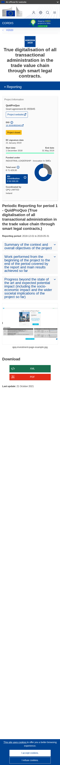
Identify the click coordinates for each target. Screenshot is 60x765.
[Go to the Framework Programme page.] (30, 41)
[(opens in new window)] (12, 11)
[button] (40, 12)
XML (32, 368)
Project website (15, 115)
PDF (32, 377)
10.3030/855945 (13, 125)
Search (47, 12)
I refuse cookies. (30, 760)
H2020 (9, 30)
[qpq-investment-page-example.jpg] (30, 324)
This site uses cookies (15, 742)
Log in (33, 12)
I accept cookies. (30, 753)
